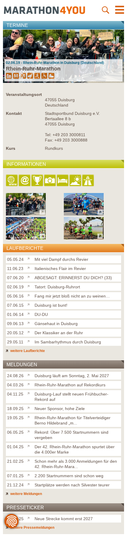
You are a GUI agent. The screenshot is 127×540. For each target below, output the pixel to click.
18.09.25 (15, 408)
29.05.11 (15, 342)
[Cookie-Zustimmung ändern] (11, 521)
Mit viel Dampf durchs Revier (61, 259)
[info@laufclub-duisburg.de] (25, 180)
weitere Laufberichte (27, 351)
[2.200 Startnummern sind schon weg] (29, 474)
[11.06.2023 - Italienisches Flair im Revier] (84, 213)
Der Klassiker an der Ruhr (59, 332)
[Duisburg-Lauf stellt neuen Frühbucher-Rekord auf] (29, 392)
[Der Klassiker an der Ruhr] (29, 331)
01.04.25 (15, 446)
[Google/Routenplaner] (88, 180)
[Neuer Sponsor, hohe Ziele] (29, 407)
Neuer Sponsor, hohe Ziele (60, 408)
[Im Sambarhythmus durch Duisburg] (29, 340)
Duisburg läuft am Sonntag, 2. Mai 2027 (72, 375)
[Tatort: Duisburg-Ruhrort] (29, 285)
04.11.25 (15, 394)
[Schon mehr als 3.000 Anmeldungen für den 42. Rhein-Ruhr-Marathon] (29, 460)
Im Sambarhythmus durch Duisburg (68, 342)
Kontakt (14, 113)
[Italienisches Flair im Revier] (29, 267)
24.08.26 (15, 375)
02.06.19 (15, 287)
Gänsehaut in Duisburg (56, 323)
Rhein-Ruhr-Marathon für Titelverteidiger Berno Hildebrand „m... (72, 420)
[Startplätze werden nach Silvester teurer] (29, 483)
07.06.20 (15, 277)
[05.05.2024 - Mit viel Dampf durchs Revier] (26, 213)
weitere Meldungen (25, 494)
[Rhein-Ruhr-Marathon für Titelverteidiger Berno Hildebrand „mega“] (29, 416)
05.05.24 (15, 259)
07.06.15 (15, 305)
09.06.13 (15, 323)
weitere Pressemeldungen (31, 527)
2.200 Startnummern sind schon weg (69, 475)
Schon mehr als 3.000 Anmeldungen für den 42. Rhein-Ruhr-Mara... (76, 464)
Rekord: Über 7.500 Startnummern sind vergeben (71, 435)
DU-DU (41, 314)
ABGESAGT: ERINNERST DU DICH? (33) (73, 277)
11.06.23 (15, 268)
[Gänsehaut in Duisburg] (29, 322)
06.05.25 (15, 432)
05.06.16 (15, 296)
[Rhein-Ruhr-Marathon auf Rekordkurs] (29, 383)
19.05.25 (15, 417)
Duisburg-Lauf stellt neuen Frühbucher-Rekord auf (71, 397)
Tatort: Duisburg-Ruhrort (57, 287)
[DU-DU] (29, 313)
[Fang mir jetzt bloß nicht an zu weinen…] (29, 294)
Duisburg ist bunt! (51, 305)
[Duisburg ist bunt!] (29, 304)
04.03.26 (15, 384)
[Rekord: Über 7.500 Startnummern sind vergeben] (29, 431)
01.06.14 (15, 314)
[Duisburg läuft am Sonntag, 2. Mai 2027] (29, 374)
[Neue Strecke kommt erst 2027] (29, 517)
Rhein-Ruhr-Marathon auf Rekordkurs (70, 384)
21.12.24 (15, 485)
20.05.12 (15, 332)
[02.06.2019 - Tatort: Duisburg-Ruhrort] (84, 237)
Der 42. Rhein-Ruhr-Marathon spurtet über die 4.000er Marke (75, 449)
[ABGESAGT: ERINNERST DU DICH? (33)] (29, 276)
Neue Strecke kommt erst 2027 (64, 518)
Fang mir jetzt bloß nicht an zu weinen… (72, 296)
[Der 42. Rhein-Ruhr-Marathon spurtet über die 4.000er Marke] (29, 445)
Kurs (10, 148)
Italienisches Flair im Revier (60, 268)
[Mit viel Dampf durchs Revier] (29, 258)
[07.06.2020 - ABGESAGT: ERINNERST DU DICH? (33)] (26, 237)
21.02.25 (15, 461)
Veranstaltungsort (24, 94)
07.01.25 (15, 475)
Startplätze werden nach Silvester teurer (72, 485)
